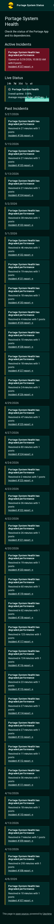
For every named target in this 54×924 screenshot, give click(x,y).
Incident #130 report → (20, 302)
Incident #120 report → (20, 569)
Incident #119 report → (20, 593)
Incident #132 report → (20, 254)
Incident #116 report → (20, 665)
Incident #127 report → (20, 370)
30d (21, 83)
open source (22, 913)
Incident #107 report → (20, 900)
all (31, 83)
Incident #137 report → (20, 66)
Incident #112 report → (20, 760)
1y (26, 83)
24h (9, 83)
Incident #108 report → (20, 870)
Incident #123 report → (20, 480)
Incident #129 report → (20, 323)
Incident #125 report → (20, 424)
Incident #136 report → (20, 135)
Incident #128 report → (20, 346)
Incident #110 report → (20, 814)
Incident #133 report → (20, 225)
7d (15, 83)
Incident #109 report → (20, 840)
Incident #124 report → (20, 454)
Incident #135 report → (20, 165)
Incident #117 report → (20, 641)
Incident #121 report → (20, 540)
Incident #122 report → (20, 510)
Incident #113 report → (20, 737)
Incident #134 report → (20, 195)
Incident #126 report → (20, 394)
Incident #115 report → (20, 689)
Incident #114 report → (20, 713)
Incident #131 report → (20, 278)
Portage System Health (25, 89)
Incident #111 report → (20, 784)
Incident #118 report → (20, 617)
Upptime (47, 913)
